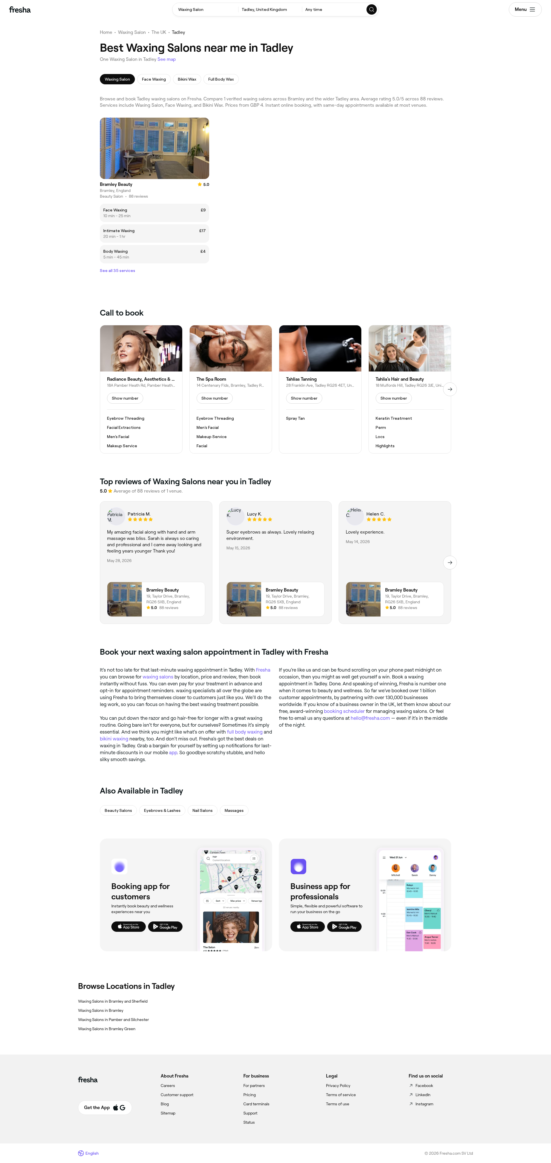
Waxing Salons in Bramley (100, 1010)
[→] (450, 389)
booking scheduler (344, 711)
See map (167, 59)
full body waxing (245, 731)
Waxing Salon (132, 32)
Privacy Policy (338, 1085)
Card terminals (256, 1104)
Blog (165, 1104)
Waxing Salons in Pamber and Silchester (113, 1019)
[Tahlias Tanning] (320, 389)
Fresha (263, 669)
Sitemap (168, 1113)
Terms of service (341, 1094)
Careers (168, 1085)
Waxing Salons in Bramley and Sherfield (113, 1001)
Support (250, 1113)
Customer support (177, 1094)
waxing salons (158, 676)
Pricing (249, 1094)
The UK (159, 32)
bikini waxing (114, 738)
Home (106, 32)
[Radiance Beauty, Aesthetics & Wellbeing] (141, 389)
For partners (254, 1085)
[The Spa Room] (231, 389)
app (173, 752)
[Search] (372, 9)
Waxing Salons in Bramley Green (106, 1028)
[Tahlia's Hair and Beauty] (410, 389)
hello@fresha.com (370, 718)
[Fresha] (20, 9)
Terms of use (337, 1104)
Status (249, 1122)
